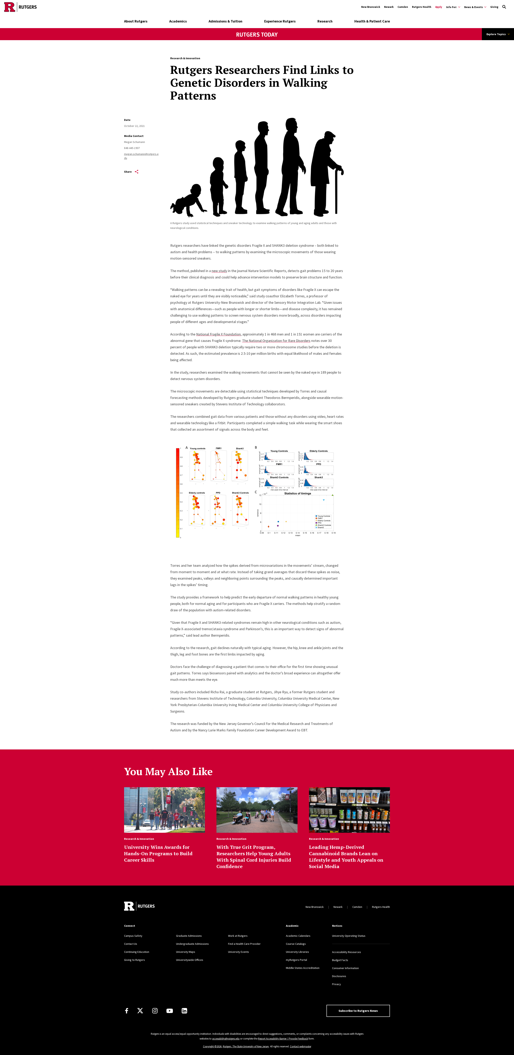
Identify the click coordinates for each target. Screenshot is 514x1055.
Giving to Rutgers (134, 960)
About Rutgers (135, 21)
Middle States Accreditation (302, 968)
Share (128, 171)
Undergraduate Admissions (192, 944)
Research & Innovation (185, 58)
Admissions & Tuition (225, 21)
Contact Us (130, 944)
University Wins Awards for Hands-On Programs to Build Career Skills (158, 853)
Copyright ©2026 (212, 1046)
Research (324, 21)
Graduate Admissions (189, 936)
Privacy (336, 984)
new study (219, 270)
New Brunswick (370, 7)
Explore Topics (496, 34)
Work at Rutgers (238, 936)
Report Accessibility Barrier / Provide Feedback (283, 1038)
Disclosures (339, 976)
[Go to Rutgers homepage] (20, 7)
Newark (389, 7)
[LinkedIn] (184, 1010)
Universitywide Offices (189, 960)
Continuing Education (136, 952)
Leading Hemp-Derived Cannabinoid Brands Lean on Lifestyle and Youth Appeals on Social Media (346, 856)
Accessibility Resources (346, 952)
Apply (438, 7)
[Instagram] (155, 1010)
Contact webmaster (300, 1046)
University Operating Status (348, 936)
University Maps (185, 952)
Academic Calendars (298, 936)
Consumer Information (345, 968)
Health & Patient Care (372, 21)
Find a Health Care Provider (244, 944)
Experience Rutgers (280, 21)
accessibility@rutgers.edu (226, 1038)
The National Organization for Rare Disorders (276, 340)
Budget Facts (340, 960)
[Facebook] (126, 1010)
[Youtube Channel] (169, 1011)
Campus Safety (133, 936)
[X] (140, 1010)
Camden (403, 7)
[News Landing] (257, 40)
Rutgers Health (421, 7)
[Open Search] (504, 7)
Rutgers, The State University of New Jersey (246, 1046)
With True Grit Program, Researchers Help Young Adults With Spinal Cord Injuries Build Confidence (253, 856)
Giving (494, 7)
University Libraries (297, 952)
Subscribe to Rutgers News (358, 1011)
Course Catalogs (296, 944)
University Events (238, 952)
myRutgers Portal (296, 960)
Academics (178, 21)
